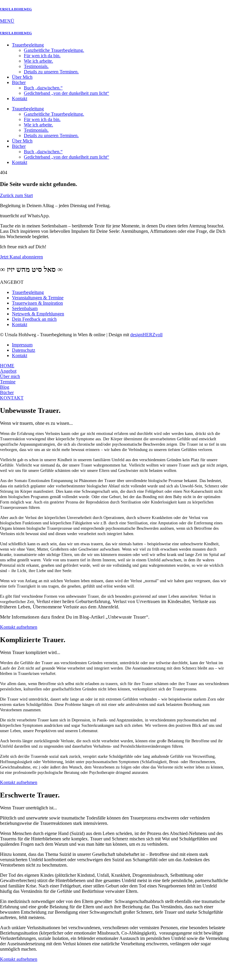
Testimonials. (36, 66)
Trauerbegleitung (28, 44)
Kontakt (19, 98)
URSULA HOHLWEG (16, 9)
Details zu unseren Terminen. (51, 71)
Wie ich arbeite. (38, 60)
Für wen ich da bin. (42, 55)
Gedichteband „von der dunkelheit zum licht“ (66, 93)
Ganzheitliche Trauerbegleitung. (54, 50)
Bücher (19, 82)
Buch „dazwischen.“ (43, 87)
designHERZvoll (146, 334)
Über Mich (22, 77)
